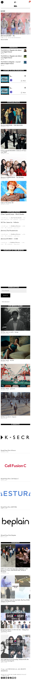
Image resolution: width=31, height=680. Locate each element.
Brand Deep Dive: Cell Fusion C (10, 478)
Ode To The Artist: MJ (7, 202)
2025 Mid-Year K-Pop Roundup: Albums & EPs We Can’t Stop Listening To (15, 660)
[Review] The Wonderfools (9, 230)
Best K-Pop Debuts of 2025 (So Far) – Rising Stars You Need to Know (15, 630)
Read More (4, 39)
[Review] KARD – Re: (8, 36)
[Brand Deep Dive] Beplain (8, 535)
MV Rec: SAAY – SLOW (7, 360)
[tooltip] (2, 678)
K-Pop (3, 11)
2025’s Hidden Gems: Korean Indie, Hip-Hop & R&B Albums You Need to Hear (15, 601)
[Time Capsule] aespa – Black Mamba (12, 214)
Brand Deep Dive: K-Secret (8, 450)
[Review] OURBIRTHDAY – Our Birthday (12, 177)
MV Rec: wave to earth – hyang (9, 332)
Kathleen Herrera (15, 37)
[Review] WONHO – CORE (9, 239)
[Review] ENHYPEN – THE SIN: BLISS (12, 125)
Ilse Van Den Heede (16, 217)
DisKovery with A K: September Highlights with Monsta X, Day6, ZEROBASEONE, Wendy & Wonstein (14, 570)
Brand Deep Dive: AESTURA (9, 507)
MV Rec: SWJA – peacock (8, 388)
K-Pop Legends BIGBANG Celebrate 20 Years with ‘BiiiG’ (13, 151)
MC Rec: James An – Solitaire (10, 222)
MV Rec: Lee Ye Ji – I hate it (8, 417)
